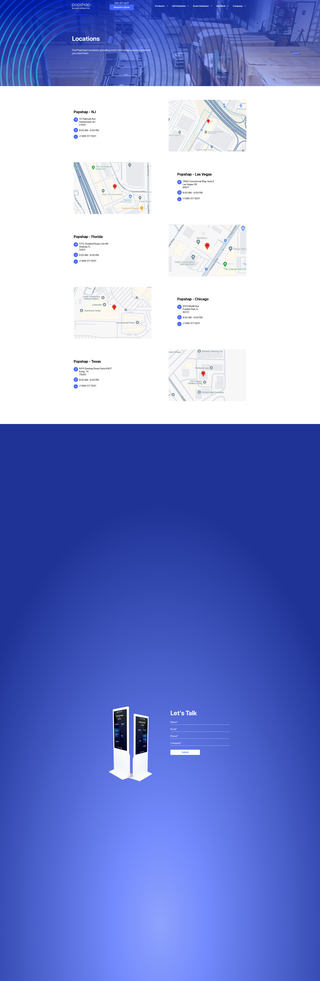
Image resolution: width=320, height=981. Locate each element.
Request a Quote (122, 7)
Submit (185, 752)
